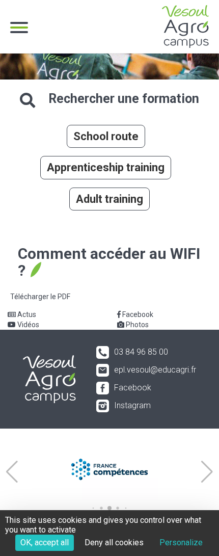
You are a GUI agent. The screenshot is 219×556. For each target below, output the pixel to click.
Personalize (181, 542)
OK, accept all (44, 542)
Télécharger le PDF (40, 297)
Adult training (109, 199)
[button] (12, 472)
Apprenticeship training (106, 167)
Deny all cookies (114, 542)
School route (106, 136)
